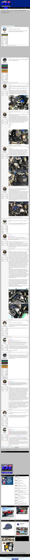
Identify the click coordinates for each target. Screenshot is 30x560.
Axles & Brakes (18, 481)
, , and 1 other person (16, 145)
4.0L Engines (18, 484)
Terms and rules (18, 554)
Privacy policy (22, 554)
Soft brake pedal (19, 480)
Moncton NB (6, 436)
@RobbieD (24, 437)
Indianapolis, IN (6, 93)
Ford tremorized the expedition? (21, 497)
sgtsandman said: (11, 381)
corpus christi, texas (5, 38)
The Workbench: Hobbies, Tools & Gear (21, 504)
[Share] (26, 27)
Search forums (6, 9)
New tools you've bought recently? (22, 502)
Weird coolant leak (19, 482)
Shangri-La (6, 330)
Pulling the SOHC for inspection (21, 485)
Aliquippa (7, 370)
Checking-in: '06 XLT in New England (22, 488)
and (13, 45)
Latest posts (17, 475)
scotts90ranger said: (11, 236)
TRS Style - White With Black (5, 554)
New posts (2, 9)
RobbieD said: (10, 339)
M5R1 (17, 500)
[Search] (28, 8)
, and (14, 82)
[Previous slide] (2, 539)
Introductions (18, 489)
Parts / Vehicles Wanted (19, 501)
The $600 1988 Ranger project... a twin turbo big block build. (22, 491)
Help (25, 554)
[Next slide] (13, 539)
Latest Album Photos (5, 536)
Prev (2, 447)
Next (13, 447)
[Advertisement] (15, 19)
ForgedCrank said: (11, 429)
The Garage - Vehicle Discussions (20, 496)
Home (27, 554)
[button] (12, 8)
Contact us (14, 554)
